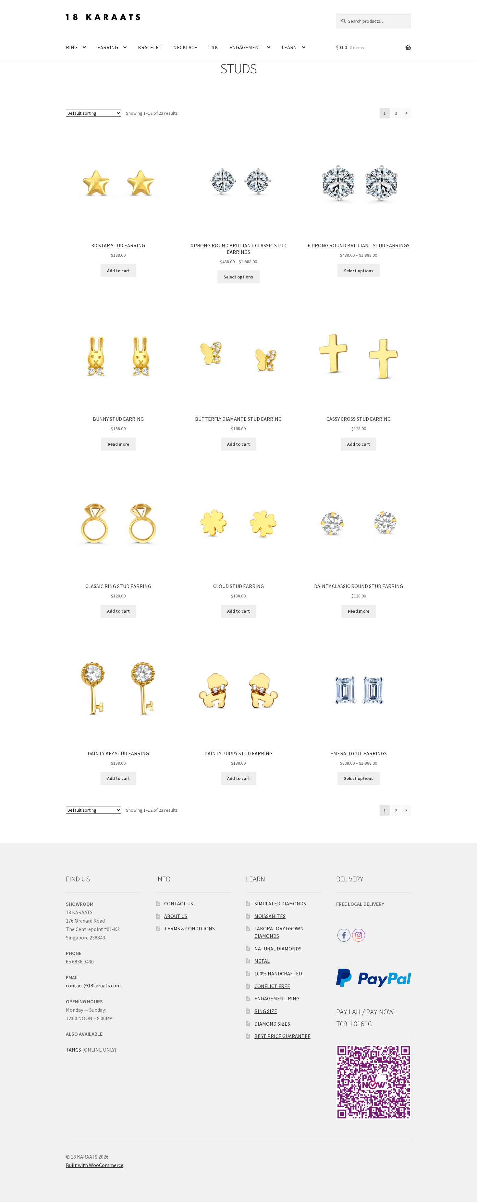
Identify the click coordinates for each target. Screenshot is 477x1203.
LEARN (289, 47)
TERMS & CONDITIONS (189, 928)
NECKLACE (185, 47)
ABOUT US (175, 916)
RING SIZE (265, 1011)
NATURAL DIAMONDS (277, 948)
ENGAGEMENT (245, 47)
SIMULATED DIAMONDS (280, 903)
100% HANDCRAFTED (278, 973)
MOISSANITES (270, 916)
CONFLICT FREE (272, 986)
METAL (262, 961)
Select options (238, 277)
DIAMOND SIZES (272, 1023)
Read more (118, 444)
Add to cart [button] (118, 271)
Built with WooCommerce (94, 1165)
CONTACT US (178, 903)
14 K (213, 47)
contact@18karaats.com (93, 985)
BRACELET (150, 47)
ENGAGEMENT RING (277, 998)
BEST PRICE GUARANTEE (282, 1036)
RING (72, 47)
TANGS (73, 1049)
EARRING (107, 47)
